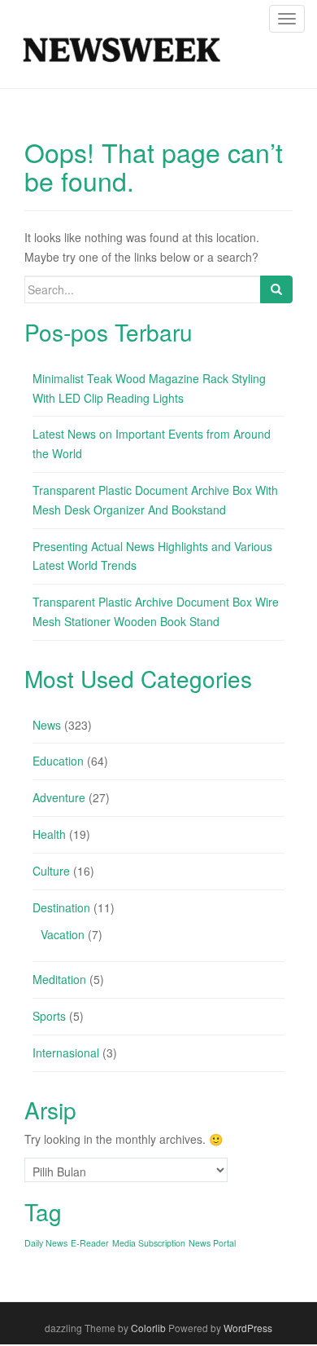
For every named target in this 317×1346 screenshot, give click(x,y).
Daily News (45, 1243)
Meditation (59, 979)
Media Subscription (148, 1243)
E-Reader (90, 1243)
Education (58, 760)
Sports (49, 1016)
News (47, 725)
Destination (61, 907)
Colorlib (148, 1328)
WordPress (248, 1328)
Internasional (66, 1052)
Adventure (59, 797)
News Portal (212, 1243)
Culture (51, 871)
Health (49, 834)
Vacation (63, 934)
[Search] (276, 289)
